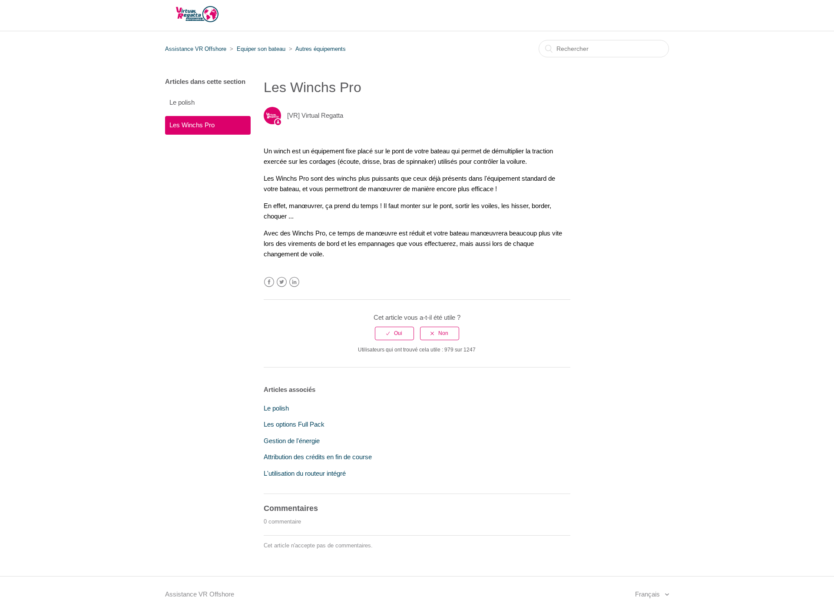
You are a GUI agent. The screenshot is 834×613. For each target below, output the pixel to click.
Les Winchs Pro (192, 125)
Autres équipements (320, 49)
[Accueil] (197, 19)
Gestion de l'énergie (292, 440)
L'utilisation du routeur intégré (305, 473)
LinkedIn (294, 282)
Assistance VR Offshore (195, 49)
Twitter (281, 282)
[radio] (394, 333)
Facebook (269, 282)
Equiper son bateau (261, 49)
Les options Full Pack (294, 424)
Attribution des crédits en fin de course (318, 457)
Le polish (182, 102)
